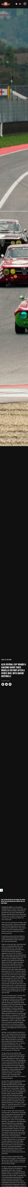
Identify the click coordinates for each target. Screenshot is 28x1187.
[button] (2, 684)
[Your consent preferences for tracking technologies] (1, 890)
